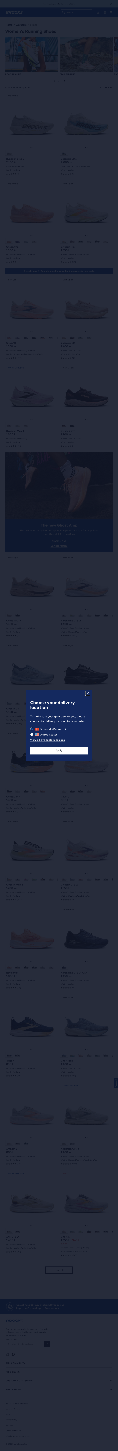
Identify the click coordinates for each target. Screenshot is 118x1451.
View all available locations (47, 740)
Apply (59, 750)
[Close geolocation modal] (88, 693)
